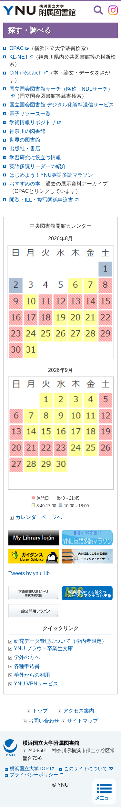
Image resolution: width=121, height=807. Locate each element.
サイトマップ (82, 720)
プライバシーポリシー (34, 774)
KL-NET (18, 57)
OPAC (16, 48)
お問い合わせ (43, 720)
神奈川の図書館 (27, 131)
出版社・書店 (24, 148)
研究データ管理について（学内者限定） (60, 641)
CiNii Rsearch (26, 72)
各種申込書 (27, 666)
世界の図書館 (24, 140)
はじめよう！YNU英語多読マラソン (51, 175)
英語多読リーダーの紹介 (37, 166)
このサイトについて (85, 768)
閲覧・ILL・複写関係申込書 (41, 200)
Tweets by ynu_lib (29, 573)
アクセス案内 (78, 710)
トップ (40, 710)
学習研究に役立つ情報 (35, 157)
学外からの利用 (32, 675)
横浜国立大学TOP (29, 768)
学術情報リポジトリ (32, 122)
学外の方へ (27, 657)
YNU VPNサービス (36, 683)
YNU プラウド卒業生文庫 (43, 648)
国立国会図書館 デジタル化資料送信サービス (61, 104)
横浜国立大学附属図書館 (51, 743)
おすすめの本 (24, 183)
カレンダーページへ (38, 517)
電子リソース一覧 (30, 113)
